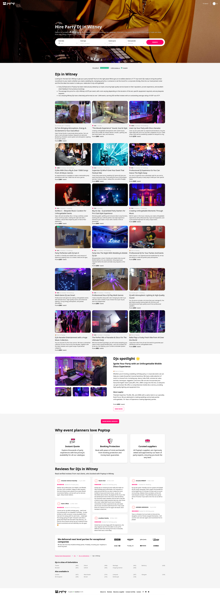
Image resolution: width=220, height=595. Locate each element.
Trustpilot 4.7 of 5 (75, 592)
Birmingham (58, 577)
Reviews (109, 592)
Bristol (86, 577)
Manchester (87, 574)
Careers (139, 592)
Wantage (115, 565)
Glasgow (144, 574)
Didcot (86, 565)
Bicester (57, 568)
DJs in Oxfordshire (84, 556)
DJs (75, 556)
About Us (103, 592)
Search (206, 3)
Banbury (144, 565)
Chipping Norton (117, 568)
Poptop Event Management (63, 556)
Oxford (86, 568)
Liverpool (115, 574)
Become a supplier (118, 592)
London (57, 574)
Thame (57, 565)
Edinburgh (116, 577)
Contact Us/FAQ (130, 592)
